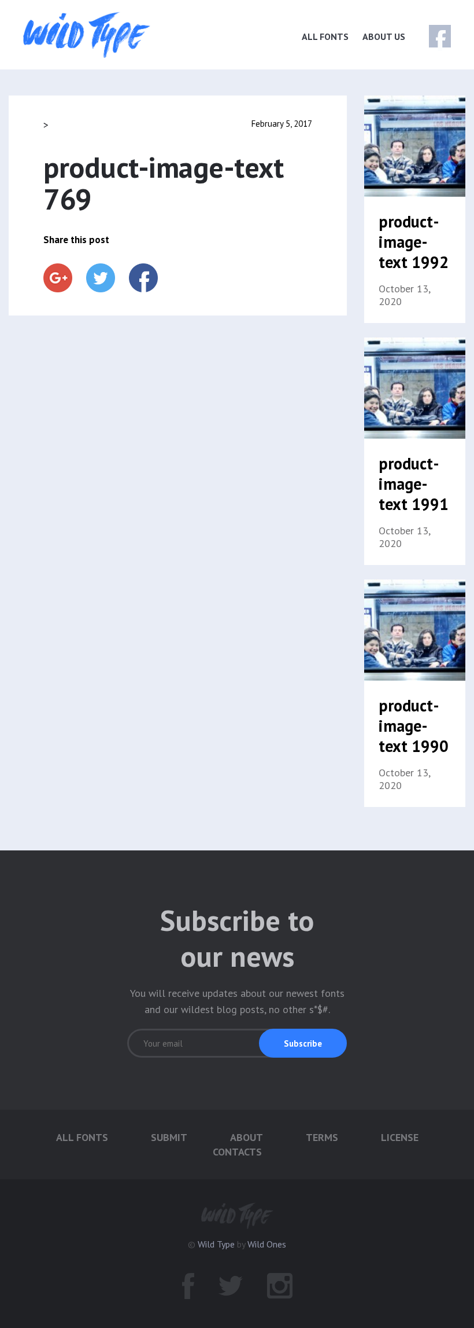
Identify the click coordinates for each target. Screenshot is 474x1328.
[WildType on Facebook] (432, 36)
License (400, 1137)
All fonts (325, 36)
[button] (303, 1043)
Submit (169, 1137)
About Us (383, 36)
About (246, 1137)
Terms (322, 1137)
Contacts (237, 1151)
